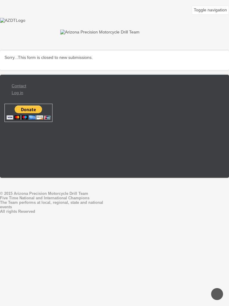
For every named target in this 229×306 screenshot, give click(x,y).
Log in (17, 92)
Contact (19, 85)
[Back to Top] (217, 294)
